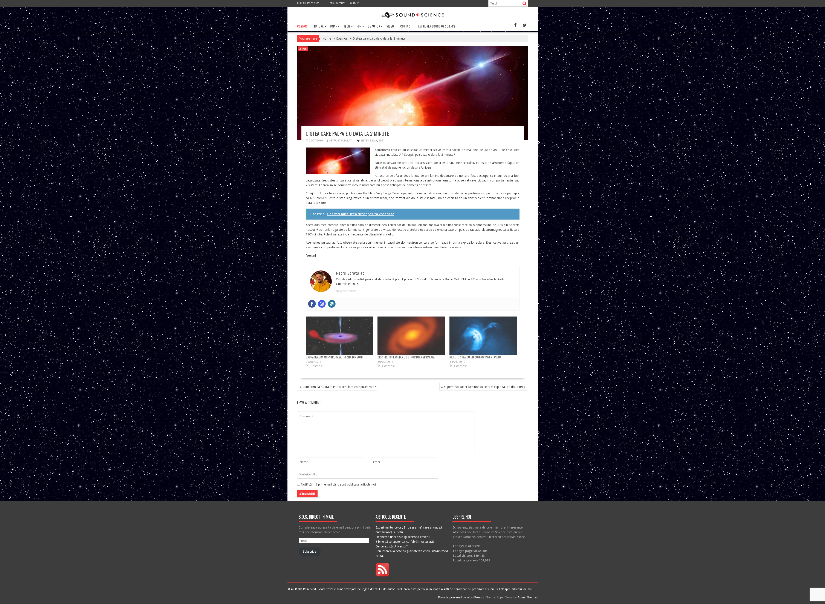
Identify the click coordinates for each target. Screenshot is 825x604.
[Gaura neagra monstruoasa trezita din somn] (339, 336)
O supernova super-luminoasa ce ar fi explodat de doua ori (482, 387)
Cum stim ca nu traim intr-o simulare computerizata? (339, 387)
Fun (359, 26)
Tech (347, 26)
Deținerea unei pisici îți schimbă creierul (403, 537)
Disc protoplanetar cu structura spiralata (406, 357)
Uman (333, 26)
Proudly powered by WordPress (460, 597)
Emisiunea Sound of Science (436, 26)
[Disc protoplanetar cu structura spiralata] (411, 336)
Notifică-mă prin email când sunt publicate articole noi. (338, 484)
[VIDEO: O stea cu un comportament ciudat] (483, 336)
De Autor (374, 26)
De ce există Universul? (392, 546)
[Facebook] (312, 304)
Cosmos (302, 26)
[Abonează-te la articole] (382, 575)
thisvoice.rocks (346, 291)
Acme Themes (528, 597)
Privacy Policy (337, 3)
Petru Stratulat (340, 140)
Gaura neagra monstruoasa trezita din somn (334, 357)
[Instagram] (322, 304)
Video (390, 26)
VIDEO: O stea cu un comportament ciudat (476, 357)
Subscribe (309, 551)
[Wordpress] (332, 304)
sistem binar (369, 140)
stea (381, 140)
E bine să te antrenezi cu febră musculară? (405, 541)
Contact (354, 3)
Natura (319, 26)
